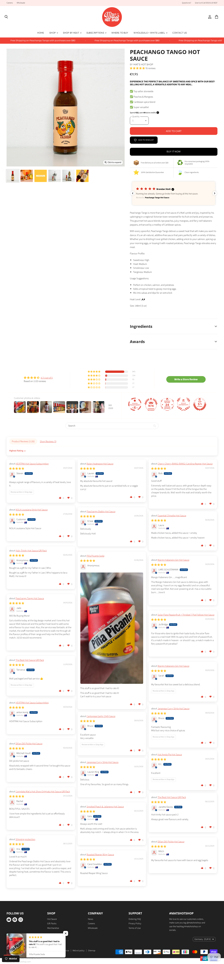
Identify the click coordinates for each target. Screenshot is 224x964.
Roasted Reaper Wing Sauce (100, 854)
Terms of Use (135, 928)
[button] (94, 372)
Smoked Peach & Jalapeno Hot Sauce (105, 806)
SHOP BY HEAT (71, 32)
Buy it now (174, 151)
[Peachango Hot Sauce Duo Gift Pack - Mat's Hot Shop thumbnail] (26, 175)
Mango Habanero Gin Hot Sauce (173, 560)
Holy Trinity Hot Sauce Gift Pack (31, 550)
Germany (202, 939)
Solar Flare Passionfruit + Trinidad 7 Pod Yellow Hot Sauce (186, 615)
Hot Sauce (52, 919)
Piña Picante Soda (95, 556)
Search (48, 950)
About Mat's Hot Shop (16, 950)
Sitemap (91, 950)
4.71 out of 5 (47, 378)
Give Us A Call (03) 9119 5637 (206, 3)
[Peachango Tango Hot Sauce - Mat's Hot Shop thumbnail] (12, 175)
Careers (10, 3)
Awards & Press (35, 950)
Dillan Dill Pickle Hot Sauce (29, 743)
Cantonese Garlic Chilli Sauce (101, 716)
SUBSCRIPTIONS (95, 32)
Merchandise (53, 928)
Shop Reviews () (48, 441)
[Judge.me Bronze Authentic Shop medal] (183, 404)
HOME (40, 32)
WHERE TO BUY (119, 32)
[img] (38, 378)
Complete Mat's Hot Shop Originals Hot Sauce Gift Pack (43, 791)
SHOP (52, 32)
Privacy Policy (135, 923)
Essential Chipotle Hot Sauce (172, 515)
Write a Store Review (186, 379)
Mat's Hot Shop (143, 64)
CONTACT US (179, 32)
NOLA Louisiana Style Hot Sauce (32, 509)
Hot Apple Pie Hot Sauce (170, 754)
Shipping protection (25, 839)
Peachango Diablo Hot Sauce (101, 511)
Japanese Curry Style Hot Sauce (173, 708)
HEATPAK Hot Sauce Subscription (32, 463)
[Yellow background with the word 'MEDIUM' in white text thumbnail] (40, 175)
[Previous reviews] (133, 193)
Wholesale (21, 3)
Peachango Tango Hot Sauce (30, 598)
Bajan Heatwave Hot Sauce (100, 463)
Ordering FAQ (135, 919)
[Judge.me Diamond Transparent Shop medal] (134, 404)
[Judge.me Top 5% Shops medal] (199, 404)
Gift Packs (51, 923)
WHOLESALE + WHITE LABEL (149, 32)
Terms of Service (62, 950)
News (90, 919)
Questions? (186, 3)
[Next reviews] (215, 193)
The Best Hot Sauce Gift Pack (30, 660)
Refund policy (78, 950)
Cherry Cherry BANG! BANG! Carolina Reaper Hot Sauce (185, 463)
